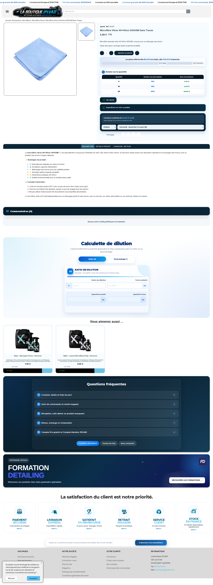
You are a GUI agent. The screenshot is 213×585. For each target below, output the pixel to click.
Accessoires (16, 20)
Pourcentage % (121, 259)
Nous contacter (127, 443)
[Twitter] (128, 135)
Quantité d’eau (139, 294)
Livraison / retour (122, 146)
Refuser (11, 578)
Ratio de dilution (99, 280)
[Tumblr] (138, 135)
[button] (124, 53)
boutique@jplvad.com (165, 570)
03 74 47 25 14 (160, 566)
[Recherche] (188, 11)
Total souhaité (141, 280)
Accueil (8, 20)
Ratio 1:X (92, 259)
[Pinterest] (133, 135)
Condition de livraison (88, 443)
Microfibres (26, 20)
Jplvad (102, 26)
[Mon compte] (198, 11)
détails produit (103, 146)
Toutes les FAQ (108, 443)
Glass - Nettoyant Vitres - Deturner (28, 356)
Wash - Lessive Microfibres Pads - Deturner (80, 356)
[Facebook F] (123, 135)
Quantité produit (99, 294)
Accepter (33, 578)
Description (88, 146)
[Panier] (202, 11)
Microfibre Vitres (38, 20)
